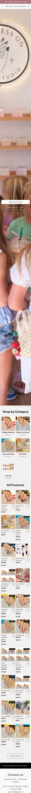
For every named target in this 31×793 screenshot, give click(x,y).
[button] (15, 6)
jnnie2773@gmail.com (15, 792)
